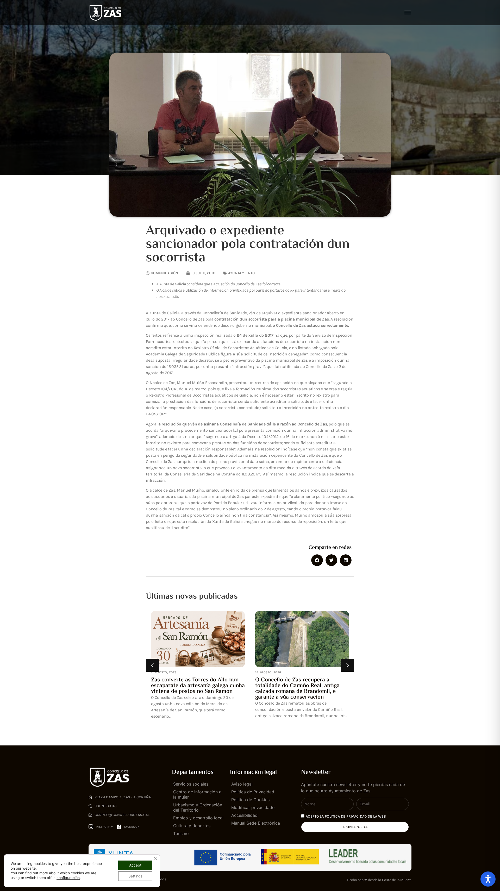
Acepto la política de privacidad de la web (346, 816)
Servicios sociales (190, 784)
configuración (68, 877)
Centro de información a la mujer (197, 794)
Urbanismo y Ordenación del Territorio (197, 807)
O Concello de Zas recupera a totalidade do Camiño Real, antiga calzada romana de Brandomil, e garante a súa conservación (297, 689)
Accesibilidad (244, 815)
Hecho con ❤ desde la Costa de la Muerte (379, 880)
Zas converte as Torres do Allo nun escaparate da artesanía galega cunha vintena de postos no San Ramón (198, 686)
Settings (135, 876)
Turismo (181, 833)
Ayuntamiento (241, 273)
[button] (317, 560)
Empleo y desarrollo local (198, 817)
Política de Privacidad (252, 791)
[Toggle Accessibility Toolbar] (488, 879)
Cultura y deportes (191, 825)
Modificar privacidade (252, 807)
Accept (135, 865)
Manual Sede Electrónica (255, 823)
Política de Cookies (250, 799)
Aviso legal (242, 784)
